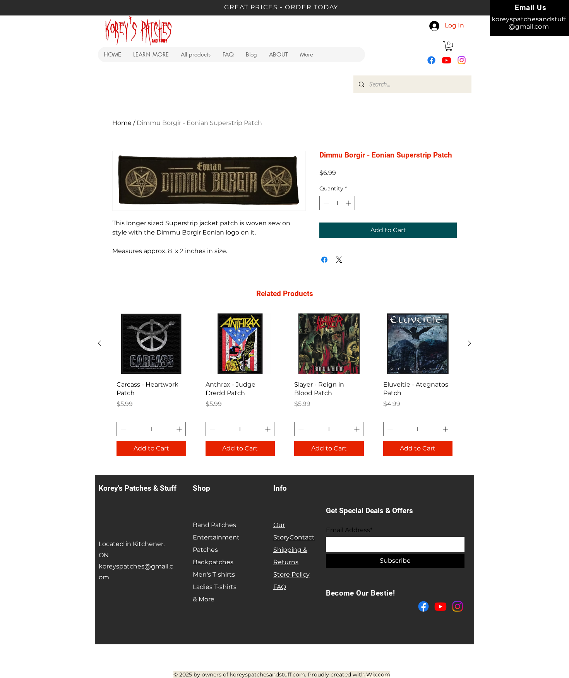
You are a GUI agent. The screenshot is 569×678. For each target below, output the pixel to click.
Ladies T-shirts (215, 587)
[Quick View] (151, 343)
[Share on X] (339, 259)
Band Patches (214, 525)
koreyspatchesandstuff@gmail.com (529, 22)
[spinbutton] (337, 203)
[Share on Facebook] (324, 259)
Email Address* (349, 530)
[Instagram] (461, 60)
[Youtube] (446, 60)
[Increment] (349, 203)
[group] (284, 387)
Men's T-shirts (214, 574)
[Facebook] (431, 60)
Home (122, 123)
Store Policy (291, 574)
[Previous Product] (99, 343)
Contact (302, 537)
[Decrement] (325, 203)
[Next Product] (469, 343)
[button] (151, 54)
